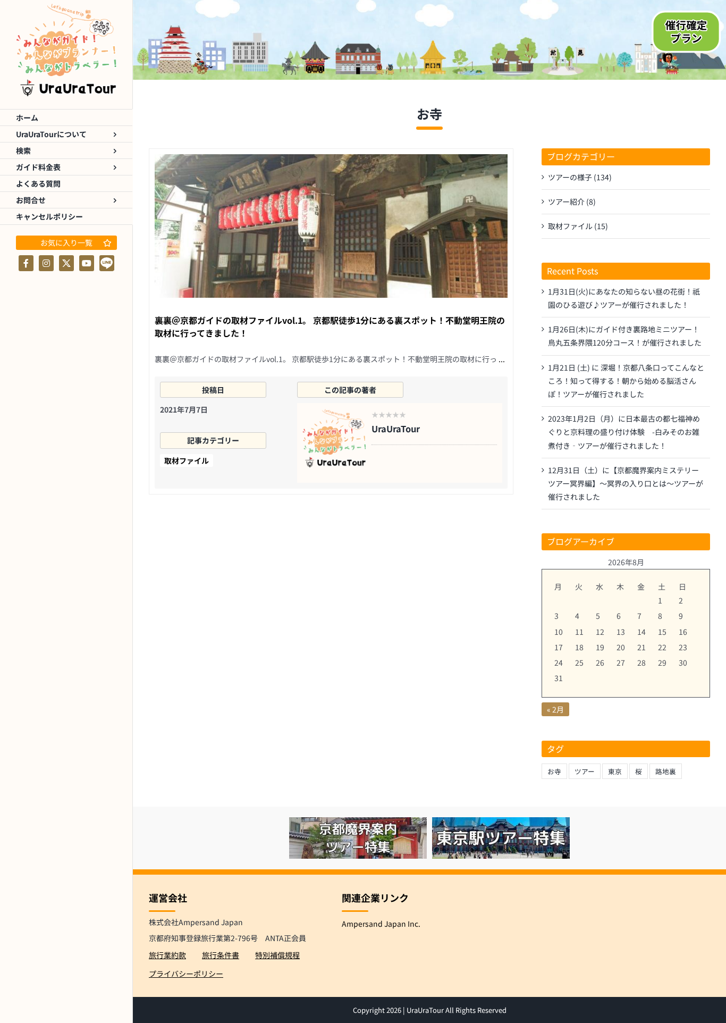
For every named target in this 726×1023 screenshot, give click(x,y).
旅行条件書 (220, 955)
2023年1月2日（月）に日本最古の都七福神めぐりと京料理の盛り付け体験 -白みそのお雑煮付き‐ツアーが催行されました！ (624, 431)
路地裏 (665, 771)
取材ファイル (186, 460)
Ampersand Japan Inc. (381, 923)
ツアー (585, 771)
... (502, 359)
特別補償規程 (277, 955)
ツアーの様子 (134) (580, 177)
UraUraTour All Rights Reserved (456, 1010)
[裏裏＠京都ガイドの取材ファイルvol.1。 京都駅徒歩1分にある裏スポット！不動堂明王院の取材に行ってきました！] (331, 226)
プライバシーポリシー (186, 973)
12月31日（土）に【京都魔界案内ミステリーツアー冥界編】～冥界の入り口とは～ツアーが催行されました (625, 483)
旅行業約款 (167, 955)
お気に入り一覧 (66, 242)
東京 (615, 771)
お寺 (554, 771)
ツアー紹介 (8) (572, 201)
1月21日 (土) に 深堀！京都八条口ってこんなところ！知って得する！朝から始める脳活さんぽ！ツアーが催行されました (626, 380)
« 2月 (555, 709)
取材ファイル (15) (578, 226)
